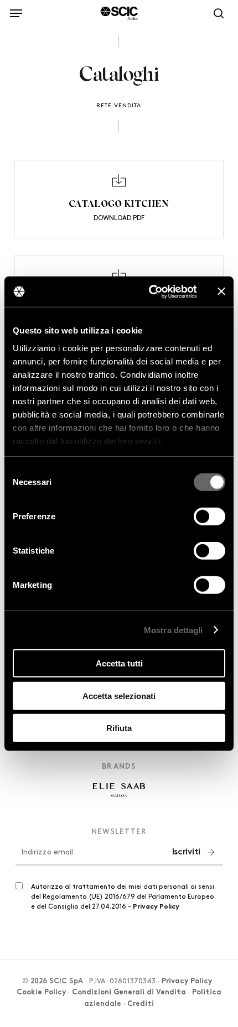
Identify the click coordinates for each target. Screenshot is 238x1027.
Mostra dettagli (173, 629)
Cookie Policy (41, 992)
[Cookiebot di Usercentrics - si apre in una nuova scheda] (149, 291)
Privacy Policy (156, 907)
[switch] (209, 516)
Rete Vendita (118, 105)
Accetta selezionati (119, 695)
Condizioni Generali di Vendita (129, 992)
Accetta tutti (119, 663)
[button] (16, 11)
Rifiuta (119, 728)
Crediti (140, 1004)
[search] (216, 13)
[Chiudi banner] (221, 291)
